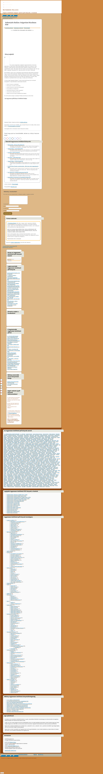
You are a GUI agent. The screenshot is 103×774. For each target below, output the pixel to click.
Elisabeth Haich (12, 451)
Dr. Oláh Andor (41, 449)
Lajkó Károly (21, 465)
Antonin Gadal (10, 437)
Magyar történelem (15, 639)
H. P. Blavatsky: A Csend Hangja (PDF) (13, 351)
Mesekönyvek (13, 626)
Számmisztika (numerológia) (16, 563)
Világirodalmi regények (15, 611)
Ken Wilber (43, 462)
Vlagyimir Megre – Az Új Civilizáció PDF (15, 148)
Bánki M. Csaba (21, 442)
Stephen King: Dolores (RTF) (12, 508)
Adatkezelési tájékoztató (10, 750)
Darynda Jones (40, 445)
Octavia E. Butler (51, 471)
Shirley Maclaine (18, 477)
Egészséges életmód (15, 535)
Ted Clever (40, 482)
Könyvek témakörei (8, 4)
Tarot (12, 565)
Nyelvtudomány (14, 642)
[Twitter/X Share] (12, 138)
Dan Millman (27, 445)
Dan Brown (9, 445)
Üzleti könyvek (10, 662)
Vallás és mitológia (10, 679)
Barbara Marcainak (37, 438)
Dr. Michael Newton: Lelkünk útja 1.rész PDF (13, 297)
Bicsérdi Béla (41, 440)
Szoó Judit (44, 481)
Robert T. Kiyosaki (45, 475)
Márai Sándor (38, 470)
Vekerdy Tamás (10, 484)
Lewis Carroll (49, 465)
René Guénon (40, 474)
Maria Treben (44, 467)
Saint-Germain (35, 476)
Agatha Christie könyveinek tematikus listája (12, 382)
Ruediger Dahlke (17, 476)
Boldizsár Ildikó (10, 441)
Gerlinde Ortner (29, 454)
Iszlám (12, 683)
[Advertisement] (20, 42)
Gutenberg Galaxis (10, 10)
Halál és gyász (13, 525)
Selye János (49, 476)
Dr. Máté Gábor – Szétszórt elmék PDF (12, 359)
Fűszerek (12, 572)
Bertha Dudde (23, 440)
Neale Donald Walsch (30, 471)
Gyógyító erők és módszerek (16, 557)
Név (4, 206)
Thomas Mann (18, 483)
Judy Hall (33, 461)
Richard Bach (52, 474)
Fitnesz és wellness (14, 539)
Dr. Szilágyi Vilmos (48, 449)
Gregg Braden (10, 455)
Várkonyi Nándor (17, 485)
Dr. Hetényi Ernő (51, 447)
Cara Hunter (50, 442)
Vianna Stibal (34, 484)
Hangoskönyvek (10, 583)
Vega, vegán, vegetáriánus (16, 581)
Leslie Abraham (32, 465)
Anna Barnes (9, 436)
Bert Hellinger (29, 440)
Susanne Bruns (23, 480)
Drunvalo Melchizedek (22, 450)
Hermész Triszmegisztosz (12, 457)
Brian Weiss (33, 441)
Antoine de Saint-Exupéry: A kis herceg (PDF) (13, 273)
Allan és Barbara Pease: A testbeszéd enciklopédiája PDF (13, 340)
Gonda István (52, 454)
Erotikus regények (14, 615)
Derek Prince (36, 446)
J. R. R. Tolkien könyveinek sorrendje (12, 384)
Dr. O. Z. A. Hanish (34, 449)
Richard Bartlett (11, 475)
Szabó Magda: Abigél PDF (12, 369)
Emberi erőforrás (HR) (15, 665)
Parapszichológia (14, 562)
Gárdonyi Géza (41, 455)
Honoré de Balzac (25, 457)
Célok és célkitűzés (14, 664)
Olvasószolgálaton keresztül (14, 126)
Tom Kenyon (47, 483)
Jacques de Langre (23, 458)
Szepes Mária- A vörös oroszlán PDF (11, 305)
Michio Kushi (16, 469)
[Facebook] (4, 15)
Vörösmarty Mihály (24, 485)
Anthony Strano (48, 436)
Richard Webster (38, 475)
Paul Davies (44, 472)
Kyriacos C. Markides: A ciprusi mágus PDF (15, 708)
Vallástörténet (14, 692)
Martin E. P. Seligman (21, 468)
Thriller (12, 630)
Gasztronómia (9, 567)
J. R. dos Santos (43, 457)
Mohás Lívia (10, 470)
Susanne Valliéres (29, 480)
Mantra (35, 754)
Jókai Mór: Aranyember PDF (12, 288)
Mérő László (55, 470)
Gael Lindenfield (49, 453)
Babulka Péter (53, 437)
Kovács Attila (37, 463)
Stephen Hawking (28, 478)
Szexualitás (13, 547)
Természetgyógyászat (15, 548)
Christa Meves (52, 443)
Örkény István (42, 486)
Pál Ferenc (15, 474)
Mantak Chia (39, 467)
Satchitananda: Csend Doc (8, 18)
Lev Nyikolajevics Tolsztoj (41, 465)
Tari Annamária (29, 482)
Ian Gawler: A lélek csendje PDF (14, 152)
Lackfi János (15, 465)
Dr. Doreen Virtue (37, 447)
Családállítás (16, 647)
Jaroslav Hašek (19, 459)
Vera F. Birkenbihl (16, 484)
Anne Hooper (14, 436)
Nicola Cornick (44, 471)
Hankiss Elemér (17, 456)
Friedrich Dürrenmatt (36, 453)
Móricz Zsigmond (10, 471)
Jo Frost (15, 460)
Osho (8, 472)
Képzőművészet (14, 598)
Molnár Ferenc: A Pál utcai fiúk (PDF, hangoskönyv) (13, 295)
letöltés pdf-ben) (23, 122)
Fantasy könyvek (14, 616)
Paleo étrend (13, 576)
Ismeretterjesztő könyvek (16, 655)
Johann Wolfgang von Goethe (23, 460)
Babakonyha (13, 569)
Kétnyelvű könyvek (14, 622)
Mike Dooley (34, 469)
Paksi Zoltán (12, 472)
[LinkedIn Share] (10, 138)
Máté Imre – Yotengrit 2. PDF (13, 710)
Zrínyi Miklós (28, 486)
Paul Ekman (49, 472)
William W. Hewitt (10, 486)
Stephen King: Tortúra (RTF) (12, 506)
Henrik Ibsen (52, 456)
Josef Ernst (9, 461)
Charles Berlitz (28, 443)
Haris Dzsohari (41, 456)
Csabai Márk (9, 444)
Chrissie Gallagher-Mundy (44, 443)
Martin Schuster (29, 468)
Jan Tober (54, 458)
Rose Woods (52, 475)
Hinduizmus (13, 681)
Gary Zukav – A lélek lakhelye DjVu (14, 157)
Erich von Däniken (50, 451)
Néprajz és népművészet (16, 599)
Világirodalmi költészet (15, 610)
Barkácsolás (13, 585)
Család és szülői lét (10, 520)
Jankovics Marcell (48, 458)
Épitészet (12, 595)
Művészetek (9, 594)
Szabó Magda (9, 481)
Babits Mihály (47, 437)
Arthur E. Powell (38, 437)
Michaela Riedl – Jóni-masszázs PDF (13, 299)
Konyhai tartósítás (14, 574)
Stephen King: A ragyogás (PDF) (13, 503)
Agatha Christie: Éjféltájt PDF (13, 338)
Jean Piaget (33, 459)
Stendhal (15, 478)
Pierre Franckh (34, 473)
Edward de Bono (43, 450)
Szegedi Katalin (21, 481)
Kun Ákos (45, 463)
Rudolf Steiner (11, 476)
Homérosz (20, 457)
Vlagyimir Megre (9, 485)
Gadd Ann (43, 453)
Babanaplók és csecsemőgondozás (18, 521)
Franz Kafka (29, 453)
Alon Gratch (37, 435)
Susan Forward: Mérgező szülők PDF (12, 367)
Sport (8, 601)
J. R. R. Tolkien (50, 457)
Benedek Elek (33, 439)
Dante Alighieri (33, 445)
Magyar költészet (14, 606)
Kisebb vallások (14, 687)
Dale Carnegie (55, 444)
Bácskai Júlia (9, 442)
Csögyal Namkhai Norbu (39, 444)
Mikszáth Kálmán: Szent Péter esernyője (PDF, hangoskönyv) (13, 292)
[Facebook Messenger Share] (15, 138)
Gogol (48, 454)
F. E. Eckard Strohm (33, 452)
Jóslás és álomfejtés (15, 558)
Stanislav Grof (10, 478)
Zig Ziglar (24, 486)
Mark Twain (50, 467)
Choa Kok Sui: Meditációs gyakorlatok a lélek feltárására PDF (13, 278)
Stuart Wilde (10, 480)
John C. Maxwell (39, 460)
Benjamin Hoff (46, 439)
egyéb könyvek (10, 551)
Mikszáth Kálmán (41, 469)
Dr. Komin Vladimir (11, 449)
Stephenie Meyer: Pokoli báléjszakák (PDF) (15, 501)
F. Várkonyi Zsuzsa (41, 452)
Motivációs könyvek (15, 672)
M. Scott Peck (25, 467)
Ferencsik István (10, 453)
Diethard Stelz (49, 446)
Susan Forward (16, 480)
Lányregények (13, 625)
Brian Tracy (28, 441)
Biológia (12, 651)
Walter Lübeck (39, 485)
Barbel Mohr (16, 439)
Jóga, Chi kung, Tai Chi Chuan (16, 540)
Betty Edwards (36, 440)
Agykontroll (13, 533)
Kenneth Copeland (29, 462)
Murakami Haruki (32, 470)
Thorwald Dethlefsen (40, 483)
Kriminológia (13, 638)
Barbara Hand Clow (29, 438)
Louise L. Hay (32, 466)
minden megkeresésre (15, 242)
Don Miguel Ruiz (10, 447)
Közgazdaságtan (14, 637)
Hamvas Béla (10, 456)
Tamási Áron (17, 482)
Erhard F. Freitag (33, 451)
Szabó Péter (14, 481)
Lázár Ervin (15, 467)
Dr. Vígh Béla (54, 449)
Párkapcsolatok (14, 526)
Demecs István (30, 446)
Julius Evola (43, 461)
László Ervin (9, 467)
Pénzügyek (13, 674)
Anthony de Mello (33, 436)
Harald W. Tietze (34, 456)
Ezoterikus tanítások (15, 556)
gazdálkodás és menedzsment (17, 666)
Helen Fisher (47, 456)
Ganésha (54, 453)
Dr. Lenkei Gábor (18, 449)
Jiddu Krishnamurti (52, 459)
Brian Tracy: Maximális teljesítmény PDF (15, 702)
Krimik (12, 624)
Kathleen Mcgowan (21, 462)
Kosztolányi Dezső (30, 463)
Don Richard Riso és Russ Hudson (20, 447)
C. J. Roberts (31, 442)
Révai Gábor (29, 476)
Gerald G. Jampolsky (21, 454)
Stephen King (42, 478)
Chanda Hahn (22, 443)
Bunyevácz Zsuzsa (51, 441)
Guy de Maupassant (34, 455)
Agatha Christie (29, 434)
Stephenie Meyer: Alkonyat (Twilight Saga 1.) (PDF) (17, 494)
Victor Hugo (39, 484)
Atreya (43, 437)
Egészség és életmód (18, 27)
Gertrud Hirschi (35, 454)
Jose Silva (29, 461)
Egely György (49, 450)
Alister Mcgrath (20, 435)
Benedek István (40, 439)
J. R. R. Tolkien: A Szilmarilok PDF (13, 699)
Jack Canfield (10, 458)
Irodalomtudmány (14, 635)
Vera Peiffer (23, 484)
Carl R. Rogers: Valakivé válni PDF (13, 345)
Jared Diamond (12, 459)
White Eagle (52, 485)
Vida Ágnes (45, 484)
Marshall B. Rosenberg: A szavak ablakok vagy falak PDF (13, 363)
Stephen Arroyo (21, 478)
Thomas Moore (25, 483)
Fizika (12, 653)
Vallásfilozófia (13, 689)
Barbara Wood (10, 439)
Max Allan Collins (42, 468)
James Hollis (29, 458)
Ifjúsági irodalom (14, 619)
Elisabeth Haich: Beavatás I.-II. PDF (13, 347)
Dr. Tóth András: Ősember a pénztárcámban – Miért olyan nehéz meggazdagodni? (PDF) (23, 167)
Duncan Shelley (31, 450)
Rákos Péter (23, 476)
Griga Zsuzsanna (19, 455)
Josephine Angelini (15, 461)
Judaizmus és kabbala (15, 684)
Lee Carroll (26, 465)
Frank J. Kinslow (17, 453)
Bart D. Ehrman (22, 439)
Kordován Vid (23, 463)
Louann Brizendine (25, 466)
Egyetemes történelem (15, 633)
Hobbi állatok (13, 588)
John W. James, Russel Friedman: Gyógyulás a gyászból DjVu (11, 353)
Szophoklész (38, 481)
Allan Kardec (26, 435)
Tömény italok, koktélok (15, 580)
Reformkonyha (13, 578)
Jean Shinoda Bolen (40, 459)
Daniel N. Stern (21, 445)
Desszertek (13, 570)
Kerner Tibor (48, 462)
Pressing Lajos (9, 474)
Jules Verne (37, 461)
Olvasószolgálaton (12, 413)
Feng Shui (12, 538)
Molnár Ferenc (20, 470)
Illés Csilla (32, 457)
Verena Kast (28, 484)
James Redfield (36, 458)
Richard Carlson (17, 475)
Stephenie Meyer (35, 478)
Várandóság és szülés (15, 530)
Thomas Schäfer (32, 483)
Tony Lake (52, 483)
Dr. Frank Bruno (44, 447)
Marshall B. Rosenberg (11, 468)
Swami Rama (36, 480)
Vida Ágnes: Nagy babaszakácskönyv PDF (15, 711)
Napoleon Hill (22, 471)
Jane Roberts (41, 458)
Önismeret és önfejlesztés (16, 543)
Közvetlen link (14, 186)
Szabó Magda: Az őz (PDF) (12, 303)
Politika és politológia (15, 644)
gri (14, 455)
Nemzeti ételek (14, 575)
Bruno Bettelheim (39, 441)
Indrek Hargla (37, 457)
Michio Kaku (11, 469)
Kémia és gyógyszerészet (16, 656)
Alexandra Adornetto (12, 435)
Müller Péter (17, 471)
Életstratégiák (27, 27)
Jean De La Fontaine (26, 459)
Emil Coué (27, 451)
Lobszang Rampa (17, 466)
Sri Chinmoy (36, 477)
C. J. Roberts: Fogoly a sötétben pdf (11, 276)
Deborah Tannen (17, 446)
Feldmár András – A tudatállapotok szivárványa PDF (17, 705)
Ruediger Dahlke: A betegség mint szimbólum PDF (13, 365)
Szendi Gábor (27, 481)
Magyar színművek (14, 608)
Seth (53, 476)
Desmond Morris (43, 446)
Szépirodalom (9, 604)
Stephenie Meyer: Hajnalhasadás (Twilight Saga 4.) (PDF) (18, 498)
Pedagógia (13, 643)
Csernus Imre (15, 444)
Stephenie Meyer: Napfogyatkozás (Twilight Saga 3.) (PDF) (19, 497)
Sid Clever (24, 477)
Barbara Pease (44, 438)
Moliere (14, 470)
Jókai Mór (47, 461)
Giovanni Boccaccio (42, 454)
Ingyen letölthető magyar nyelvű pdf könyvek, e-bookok (20, 12)
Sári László (48, 481)
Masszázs (12, 542)
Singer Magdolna (29, 477)
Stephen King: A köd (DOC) (12, 512)
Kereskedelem (13, 670)
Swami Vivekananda (43, 480)
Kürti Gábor (10, 465)
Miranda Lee (47, 469)
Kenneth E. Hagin (36, 462)
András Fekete (51, 435)
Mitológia (12, 688)
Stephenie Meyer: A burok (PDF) (13, 502)
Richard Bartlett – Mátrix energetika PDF (12, 302)
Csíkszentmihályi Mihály (29, 444)
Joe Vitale (11, 460)
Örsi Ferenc (47, 486)
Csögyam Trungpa (48, 444)
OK (9, 260)
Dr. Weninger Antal (14, 450)
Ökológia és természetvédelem (17, 658)
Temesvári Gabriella (47, 482)
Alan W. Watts (46, 434)
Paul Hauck (54, 472)
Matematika (13, 657)
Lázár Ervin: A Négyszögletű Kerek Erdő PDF (13, 290)
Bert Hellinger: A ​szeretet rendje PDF (12, 343)
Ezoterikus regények (15, 554)
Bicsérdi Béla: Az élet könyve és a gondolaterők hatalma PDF (19, 177)
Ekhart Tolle (55, 450)
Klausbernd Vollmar (16, 463)
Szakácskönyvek (14, 579)
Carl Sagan (11, 443)
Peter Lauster (10, 473)
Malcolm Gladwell (32, 467)
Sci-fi (11, 629)
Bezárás (2, 772)
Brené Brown (22, 441)
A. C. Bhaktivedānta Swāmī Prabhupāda (11, 434)
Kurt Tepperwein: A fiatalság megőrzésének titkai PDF (18, 172)
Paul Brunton (38, 472)
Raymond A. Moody (28, 474)
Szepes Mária (32, 481)
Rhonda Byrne (46, 474)
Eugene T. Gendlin (25, 452)
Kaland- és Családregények (16, 620)
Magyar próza (13, 607)
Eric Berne (39, 451)
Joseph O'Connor (23, 461)
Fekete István (48, 452)
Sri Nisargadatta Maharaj (44, 477)
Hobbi (8, 584)
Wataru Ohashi (46, 485)
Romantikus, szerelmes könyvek (17, 628)
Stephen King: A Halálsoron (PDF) (13, 504)
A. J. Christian (22, 434)
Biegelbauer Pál (48, 440)
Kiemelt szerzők (8, 7)
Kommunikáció (13, 671)
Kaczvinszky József (53, 461)
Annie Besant (20, 436)
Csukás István (21, 444)
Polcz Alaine (40, 473)
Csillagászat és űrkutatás (16, 652)
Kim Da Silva (9, 463)
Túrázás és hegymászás (15, 603)
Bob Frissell (54, 440)
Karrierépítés (13, 669)
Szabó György (50, 480)
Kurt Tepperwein (51, 463)
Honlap (4, 210)
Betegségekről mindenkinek (16, 534)
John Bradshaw (33, 460)
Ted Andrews (35, 482)
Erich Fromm (44, 451)
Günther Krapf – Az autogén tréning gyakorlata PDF (17, 706)
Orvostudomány (14, 660)
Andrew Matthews (43, 435)
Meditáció (13, 561)
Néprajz (12, 640)
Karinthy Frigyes (9, 462)
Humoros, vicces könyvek (16, 617)
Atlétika (12, 602)
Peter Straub (21, 473)
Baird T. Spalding (10, 438)
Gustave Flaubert (26, 455)
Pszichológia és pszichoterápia (17, 646)
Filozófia (12, 634)
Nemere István (38, 471)
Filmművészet (13, 597)
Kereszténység (14, 685)
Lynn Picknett (38, 466)
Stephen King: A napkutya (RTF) (13, 511)
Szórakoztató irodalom (11, 613)
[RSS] (12, 15)
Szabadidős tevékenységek (16, 544)
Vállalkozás (13, 678)
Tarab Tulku (22, 482)
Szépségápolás (14, 545)
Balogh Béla (22, 438)
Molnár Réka (25, 470)
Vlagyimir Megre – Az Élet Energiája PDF (15, 161)
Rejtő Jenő (35, 474)
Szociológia (13, 648)
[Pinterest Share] (7, 138)
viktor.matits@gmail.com (13, 746)
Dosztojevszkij (30, 447)
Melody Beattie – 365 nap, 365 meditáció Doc (16, 144)
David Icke (51, 445)
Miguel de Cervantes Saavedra (26, 469)
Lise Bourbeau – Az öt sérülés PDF (13, 357)
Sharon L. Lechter (10, 477)
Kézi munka (13, 589)
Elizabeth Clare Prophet (20, 451)
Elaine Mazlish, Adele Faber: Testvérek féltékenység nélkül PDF (19, 703)
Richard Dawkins (24, 475)
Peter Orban (15, 473)
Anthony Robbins (40, 436)
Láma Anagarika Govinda (46, 466)
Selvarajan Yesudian (42, 476)
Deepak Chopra (24, 446)
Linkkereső (9, 593)
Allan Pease (32, 435)
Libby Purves (54, 465)
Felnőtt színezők (14, 587)
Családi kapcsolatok (15, 522)
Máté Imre (44, 470)
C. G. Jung (26, 442)
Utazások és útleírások (15, 549)
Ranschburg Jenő (21, 474)
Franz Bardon (23, 453)
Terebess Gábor (12, 483)
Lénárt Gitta (20, 467)
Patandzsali (33, 472)
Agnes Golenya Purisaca (37, 434)
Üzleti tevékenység (14, 676)
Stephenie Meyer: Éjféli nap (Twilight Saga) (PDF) (16, 499)
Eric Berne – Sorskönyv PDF (12, 349)
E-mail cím (5, 208)
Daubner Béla (45, 445)
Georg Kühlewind (13, 454)
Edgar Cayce (36, 450)
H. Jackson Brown (48, 455)
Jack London (16, 458)
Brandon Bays (16, 441)
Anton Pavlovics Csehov (18, 437)
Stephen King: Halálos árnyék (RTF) (14, 507)
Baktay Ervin (16, 438)
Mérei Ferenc (49, 470)
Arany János (26, 437)
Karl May (15, 462)
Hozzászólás (6, 204)
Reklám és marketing (15, 675)
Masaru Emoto (35, 468)
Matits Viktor (13, 742)
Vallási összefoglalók (15, 690)
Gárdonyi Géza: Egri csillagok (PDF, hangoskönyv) (13, 284)
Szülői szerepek (14, 527)
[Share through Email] (20, 138)
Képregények (13, 621)
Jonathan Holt (45, 460)
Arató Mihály (31, 437)
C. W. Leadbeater (43, 442)
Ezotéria (8, 552)
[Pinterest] (15, 15)
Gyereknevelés (13, 524)
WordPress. (40, 754)
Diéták (12, 571)
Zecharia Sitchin (18, 486)
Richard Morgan (31, 475)
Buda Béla (45, 441)
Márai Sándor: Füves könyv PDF (13, 360)
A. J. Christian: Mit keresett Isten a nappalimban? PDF (12, 337)
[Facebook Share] (5, 138)
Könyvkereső (7, 2)
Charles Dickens (35, 443)
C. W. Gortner (36, 442)
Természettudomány (11, 649)
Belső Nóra (28, 439)
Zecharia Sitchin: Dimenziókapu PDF (10, 17)
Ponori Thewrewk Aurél (47, 473)
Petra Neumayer (27, 473)
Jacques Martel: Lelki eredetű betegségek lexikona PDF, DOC (13, 286)
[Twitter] (9, 15)
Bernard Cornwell (16, 440)
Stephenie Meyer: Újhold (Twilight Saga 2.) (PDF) (16, 495)
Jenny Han (46, 459)
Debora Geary (10, 446)
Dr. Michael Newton (26, 449)
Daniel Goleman (15, 445)
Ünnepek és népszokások (16, 529)
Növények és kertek (15, 592)
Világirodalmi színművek (15, 612)
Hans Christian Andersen (25, 456)
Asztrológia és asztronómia (16, 553)
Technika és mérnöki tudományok (17, 661)
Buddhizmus (13, 680)
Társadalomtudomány (11, 631)
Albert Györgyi (52, 434)
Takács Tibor (11, 482)
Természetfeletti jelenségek (16, 566)
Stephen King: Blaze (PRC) (12, 510)
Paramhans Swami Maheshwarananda (22, 472)
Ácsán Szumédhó (35, 486)
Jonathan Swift (52, 460)
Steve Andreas (48, 478)
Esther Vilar (10, 452)
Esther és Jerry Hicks (17, 452)
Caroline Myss (16, 443)
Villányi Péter (50, 484)
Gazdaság (12, 667)
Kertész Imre (53, 462)
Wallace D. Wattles (32, 485)
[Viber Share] (18, 138)
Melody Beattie (49, 468)
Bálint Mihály (14, 442)
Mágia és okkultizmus (15, 560)
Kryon (41, 463)
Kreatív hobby (13, 590)
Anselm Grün (26, 436)
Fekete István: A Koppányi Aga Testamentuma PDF (13, 281)
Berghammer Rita (9, 440)
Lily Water (12, 466)
